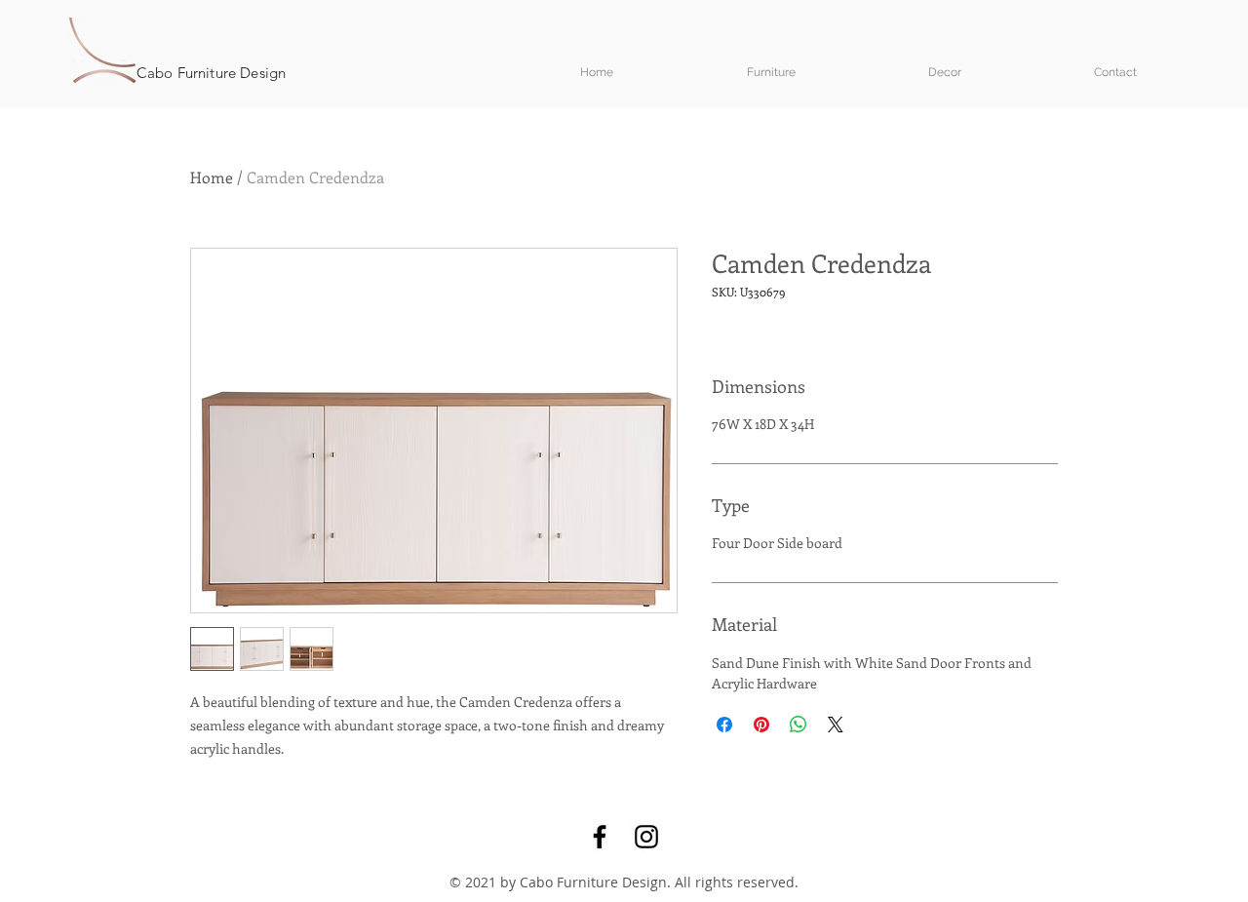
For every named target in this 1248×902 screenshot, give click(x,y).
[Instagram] (646, 836)
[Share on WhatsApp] (798, 724)
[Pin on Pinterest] (761, 724)
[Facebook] (599, 836)
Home (211, 177)
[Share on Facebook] (724, 724)
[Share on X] (835, 724)
